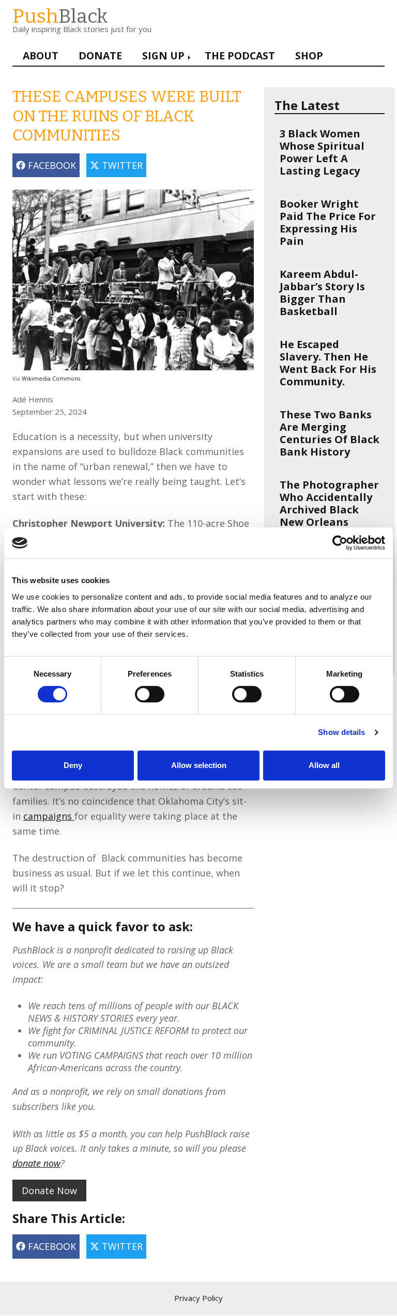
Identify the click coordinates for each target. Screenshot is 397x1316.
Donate (100, 55)
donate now (36, 1163)
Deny (73, 765)
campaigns (48, 816)
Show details (341, 732)
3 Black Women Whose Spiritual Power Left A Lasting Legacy (322, 152)
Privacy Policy (198, 1298)
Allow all (324, 765)
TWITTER (121, 165)
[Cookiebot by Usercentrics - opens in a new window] (340, 543)
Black (60, 16)
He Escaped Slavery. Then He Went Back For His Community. (328, 362)
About (40, 55)
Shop (309, 55)
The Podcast (240, 55)
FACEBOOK (50, 165)
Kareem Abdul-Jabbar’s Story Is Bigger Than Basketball (322, 292)
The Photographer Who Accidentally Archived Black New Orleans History (329, 509)
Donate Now (49, 1190)
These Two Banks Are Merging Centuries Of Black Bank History (329, 433)
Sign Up (163, 55)
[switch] (139, 689)
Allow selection (198, 765)
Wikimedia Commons (51, 378)
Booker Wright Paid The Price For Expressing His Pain (328, 222)
